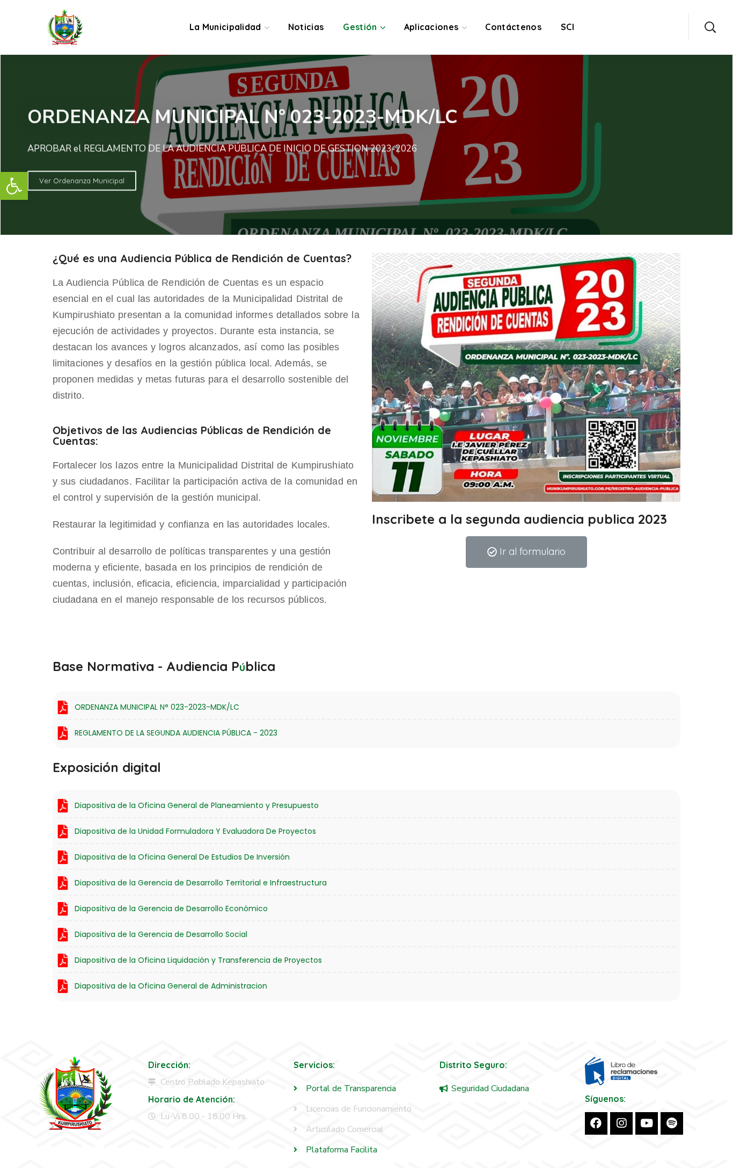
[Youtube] (646, 1123)
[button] (14, 186)
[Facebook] (596, 1123)
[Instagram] (621, 1123)
